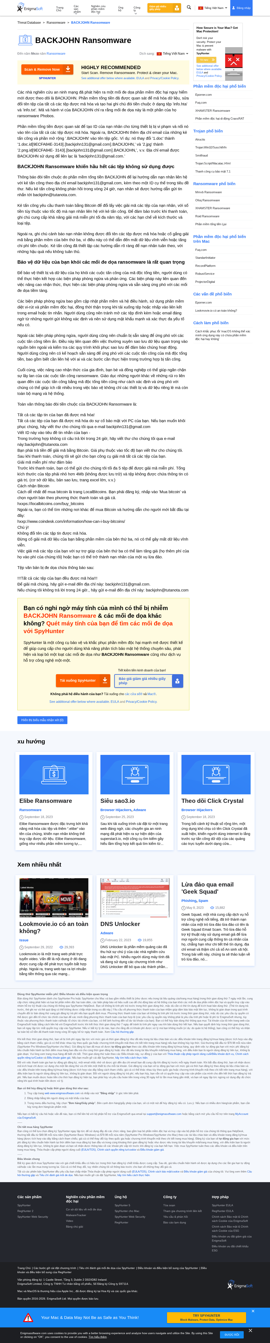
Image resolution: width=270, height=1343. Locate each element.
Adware (139, 810)
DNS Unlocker (120, 924)
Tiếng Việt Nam (214, 7)
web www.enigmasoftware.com (62, 1093)
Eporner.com (203, 94)
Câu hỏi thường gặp (122, 1032)
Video (69, 1220)
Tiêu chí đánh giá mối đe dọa (56, 1175)
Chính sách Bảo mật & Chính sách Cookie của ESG (230, 1228)
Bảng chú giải (74, 1226)
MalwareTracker (76, 1215)
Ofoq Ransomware (207, 200)
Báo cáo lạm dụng (174, 1222)
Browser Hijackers (115, 810)
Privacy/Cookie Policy (164, 78)
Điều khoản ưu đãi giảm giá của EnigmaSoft (232, 1238)
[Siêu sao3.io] (135, 774)
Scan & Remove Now (42, 69)
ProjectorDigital (205, 281)
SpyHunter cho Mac (127, 1211)
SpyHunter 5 (122, 1205)
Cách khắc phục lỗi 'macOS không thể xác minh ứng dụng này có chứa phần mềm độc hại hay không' (222, 335)
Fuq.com (201, 102)
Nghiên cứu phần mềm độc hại (98, 9)
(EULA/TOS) (88, 1149)
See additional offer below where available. (108, 78)
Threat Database (29, 22)
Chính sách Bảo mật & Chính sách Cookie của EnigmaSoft (230, 1218)
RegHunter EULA (222, 1211)
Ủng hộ (120, 9)
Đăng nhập (244, 7)
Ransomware (56, 22)
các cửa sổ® (134, 694)
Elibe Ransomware (45, 801)
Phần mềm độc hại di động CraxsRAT (219, 118)
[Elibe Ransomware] (54, 774)
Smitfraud (201, 155)
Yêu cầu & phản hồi (175, 1216)
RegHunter (121, 1222)
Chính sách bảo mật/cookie (163, 1171)
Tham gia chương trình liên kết (182, 1211)
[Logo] (30, 8)
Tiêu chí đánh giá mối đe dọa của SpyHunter (107, 1268)
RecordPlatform (205, 265)
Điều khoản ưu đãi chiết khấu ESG (230, 1248)
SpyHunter (24, 1205)
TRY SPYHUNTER (206, 1317)
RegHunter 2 (25, 1211)
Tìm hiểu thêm (98, 1336)
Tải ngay (204, 60)
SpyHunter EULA (222, 1205)
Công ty (137, 9)
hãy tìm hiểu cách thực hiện (131, 1057)
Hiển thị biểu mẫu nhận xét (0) (42, 720)
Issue (23, 940)
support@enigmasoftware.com (164, 1114)
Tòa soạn (169, 1205)
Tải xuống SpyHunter (78, 680)
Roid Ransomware (207, 216)
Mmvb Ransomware (208, 192)
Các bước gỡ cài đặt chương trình (55, 1268)
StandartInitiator (205, 257)
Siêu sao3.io (117, 801)
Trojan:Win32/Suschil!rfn (211, 147)
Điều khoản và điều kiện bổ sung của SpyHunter (168, 1268)
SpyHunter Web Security (32, 1216)
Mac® (151, 694)
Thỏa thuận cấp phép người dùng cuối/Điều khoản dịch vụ (200, 1054)
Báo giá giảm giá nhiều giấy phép (142, 681)
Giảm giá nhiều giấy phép (157, 8)
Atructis (200, 139)
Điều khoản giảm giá (58, 1057)
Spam (203, 901)
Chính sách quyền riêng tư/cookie (116, 1149)
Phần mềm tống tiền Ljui (210, 224)
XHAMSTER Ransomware (212, 110)
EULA (140, 78)
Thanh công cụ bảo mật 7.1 (212, 171)
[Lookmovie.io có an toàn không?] (54, 898)
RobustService (204, 273)
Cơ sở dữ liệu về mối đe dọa (84, 1209)
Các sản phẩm (77, 9)
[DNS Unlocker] (135, 898)
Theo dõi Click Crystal (212, 801)
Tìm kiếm (189, 7)
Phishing (188, 901)
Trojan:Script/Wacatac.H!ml (212, 163)
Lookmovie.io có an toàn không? (216, 310)
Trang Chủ (59, 9)
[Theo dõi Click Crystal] (216, 774)
